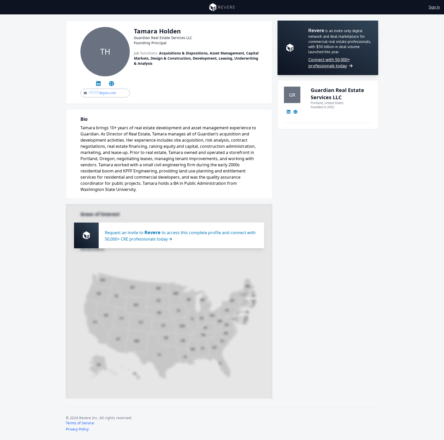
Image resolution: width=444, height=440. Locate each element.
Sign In (434, 7)
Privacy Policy (77, 429)
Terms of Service (80, 422)
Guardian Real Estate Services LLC (337, 94)
